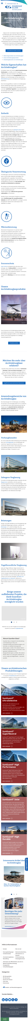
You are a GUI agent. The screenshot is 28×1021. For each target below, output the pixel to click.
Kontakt (5, 949)
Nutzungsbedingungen (8, 952)
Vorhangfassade (9, 442)
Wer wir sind (18, 949)
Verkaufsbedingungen (8, 966)
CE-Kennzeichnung (19, 957)
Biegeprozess (4, 482)
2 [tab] (14, 622)
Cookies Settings (5, 1019)
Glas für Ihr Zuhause (7, 979)
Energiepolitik (6, 965)
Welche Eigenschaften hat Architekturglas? (13, 55)
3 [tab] (16, 622)
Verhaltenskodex (7, 953)
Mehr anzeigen (6, 713)
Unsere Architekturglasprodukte (11, 57)
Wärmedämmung (5, 78)
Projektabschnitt (19, 628)
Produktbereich (12, 675)
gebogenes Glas (17, 129)
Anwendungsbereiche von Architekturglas (13, 59)
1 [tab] (11, 622)
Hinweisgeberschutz (20, 958)
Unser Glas (5, 981)
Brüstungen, (4, 527)
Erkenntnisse (6, 983)
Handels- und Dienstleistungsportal (13, 987)
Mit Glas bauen (6, 978)
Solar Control (4, 266)
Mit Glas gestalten (7, 976)
